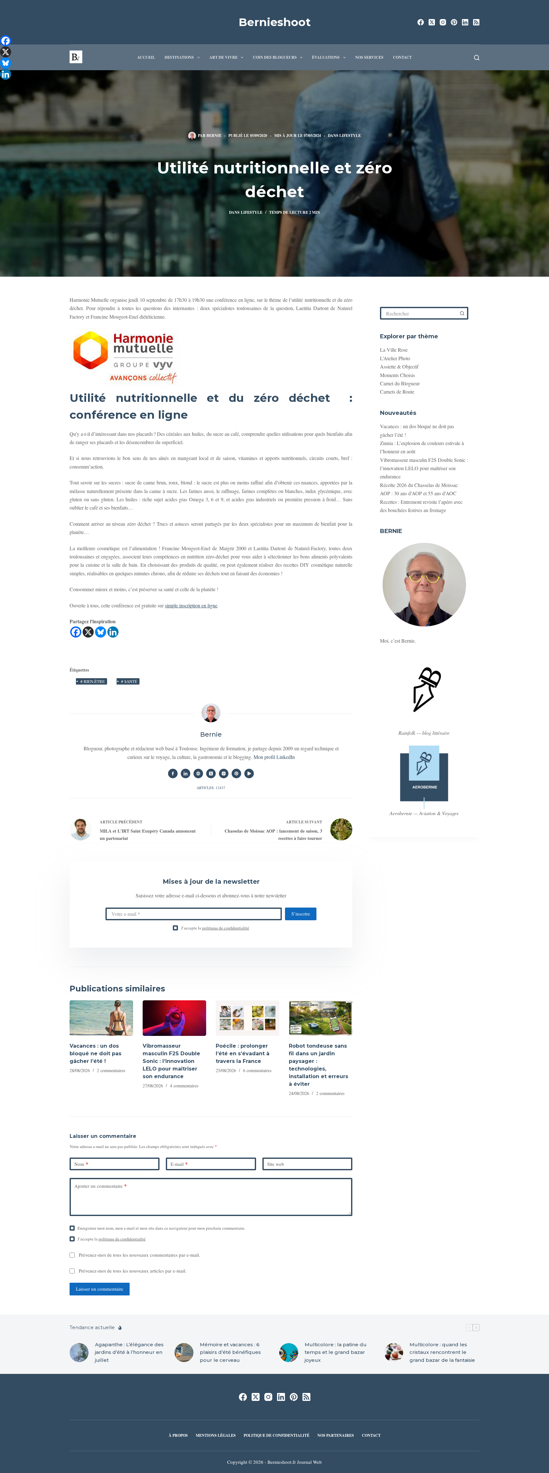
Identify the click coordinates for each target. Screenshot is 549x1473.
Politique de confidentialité (276, 1435)
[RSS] (476, 22)
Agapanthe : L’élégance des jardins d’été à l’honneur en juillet (129, 1352)
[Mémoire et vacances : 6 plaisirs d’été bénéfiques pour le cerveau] (183, 1352)
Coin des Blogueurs (275, 57)
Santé (129, 681)
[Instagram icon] (223, 773)
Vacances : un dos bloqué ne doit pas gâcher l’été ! (95, 1053)
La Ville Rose (394, 349)
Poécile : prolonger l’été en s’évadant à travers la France (242, 1053)
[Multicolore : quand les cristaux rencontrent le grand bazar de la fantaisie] (393, 1352)
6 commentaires (257, 1070)
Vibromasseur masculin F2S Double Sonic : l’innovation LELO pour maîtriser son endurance (171, 1061)
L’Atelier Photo (395, 358)
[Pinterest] (454, 22)
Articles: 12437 (211, 787)
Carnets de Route (397, 391)
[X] (88, 632)
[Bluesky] (100, 632)
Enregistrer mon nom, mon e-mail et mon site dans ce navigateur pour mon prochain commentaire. (161, 1228)
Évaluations (326, 57)
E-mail (179, 1163)
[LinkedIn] (465, 22)
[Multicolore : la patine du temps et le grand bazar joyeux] (288, 1352)
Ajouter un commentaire (100, 1185)
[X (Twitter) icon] (211, 773)
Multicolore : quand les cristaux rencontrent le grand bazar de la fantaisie (442, 1352)
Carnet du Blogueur (400, 383)
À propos (178, 1435)
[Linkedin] (113, 632)
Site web (275, 1164)
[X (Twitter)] (432, 22)
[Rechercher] (476, 57)
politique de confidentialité (225, 928)
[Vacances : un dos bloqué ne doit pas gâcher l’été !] (101, 1018)
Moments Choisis (397, 375)
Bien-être (92, 681)
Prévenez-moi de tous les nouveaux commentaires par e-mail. (139, 1255)
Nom (81, 1163)
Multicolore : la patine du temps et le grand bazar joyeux (336, 1352)
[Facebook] (420, 22)
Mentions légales (216, 1435)
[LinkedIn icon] (185, 773)
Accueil (146, 57)
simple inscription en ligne (191, 605)
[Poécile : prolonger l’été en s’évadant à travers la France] (247, 1018)
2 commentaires (111, 1070)
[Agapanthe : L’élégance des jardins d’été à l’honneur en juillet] (79, 1352)
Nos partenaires (335, 1435)
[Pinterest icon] (236, 773)
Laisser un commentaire (99, 1289)
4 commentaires (184, 1086)
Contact (402, 57)
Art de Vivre (223, 57)
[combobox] (419, 313)
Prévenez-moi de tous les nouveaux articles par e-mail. (132, 1270)
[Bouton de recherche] (462, 313)
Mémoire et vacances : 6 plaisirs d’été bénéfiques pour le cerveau (230, 1352)
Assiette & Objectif (399, 366)
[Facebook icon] (173, 773)
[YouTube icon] (249, 773)
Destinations (179, 57)
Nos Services (369, 57)
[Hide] (2, 85)
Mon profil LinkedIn (274, 756)
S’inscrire (300, 913)
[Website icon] (198, 773)
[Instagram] (443, 22)
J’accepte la (215, 928)
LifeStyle (350, 135)
